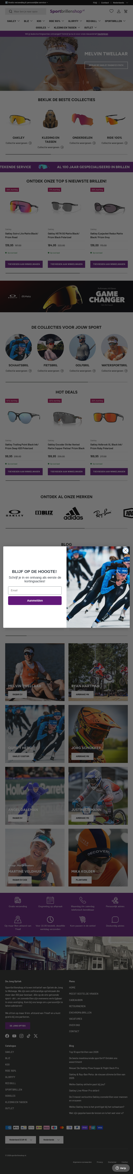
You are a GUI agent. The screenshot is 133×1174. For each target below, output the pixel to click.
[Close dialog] (125, 550)
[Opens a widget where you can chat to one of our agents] (121, 1168)
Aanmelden (35, 600)
